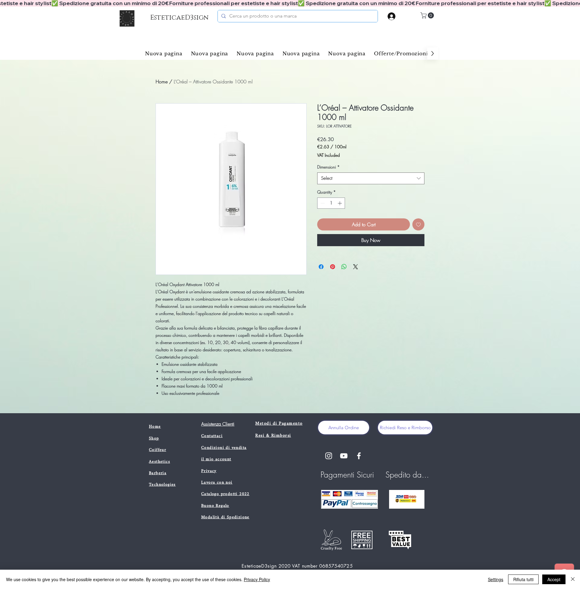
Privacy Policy (257, 579)
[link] (427, 15)
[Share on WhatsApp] (344, 266)
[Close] (572, 579)
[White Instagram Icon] (328, 455)
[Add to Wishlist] (418, 224)
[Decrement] (322, 203)
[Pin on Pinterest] (332, 266)
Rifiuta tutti (523, 579)
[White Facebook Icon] (358, 455)
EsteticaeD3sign (179, 17)
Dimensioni (328, 167)
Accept (553, 579)
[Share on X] (355, 266)
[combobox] (370, 178)
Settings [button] (495, 579)
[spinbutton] (331, 203)
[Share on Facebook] (321, 266)
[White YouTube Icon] (343, 455)
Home (162, 81)
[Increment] (340, 203)
